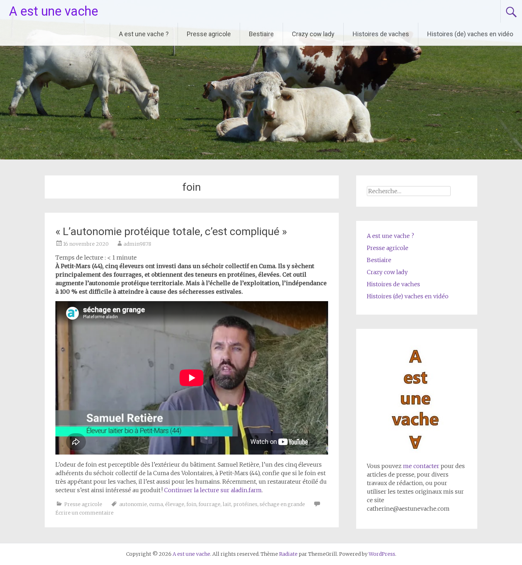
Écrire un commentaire (84, 513)
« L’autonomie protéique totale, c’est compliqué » (171, 231)
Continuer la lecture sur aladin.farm (213, 490)
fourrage (210, 504)
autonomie (133, 504)
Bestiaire (261, 34)
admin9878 (137, 244)
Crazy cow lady (313, 34)
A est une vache (53, 11)
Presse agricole (209, 34)
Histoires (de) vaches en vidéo (470, 34)
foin (191, 504)
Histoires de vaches (381, 34)
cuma (156, 504)
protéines (245, 504)
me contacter (420, 465)
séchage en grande (282, 504)
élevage (174, 504)
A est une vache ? (144, 34)
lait (227, 504)
